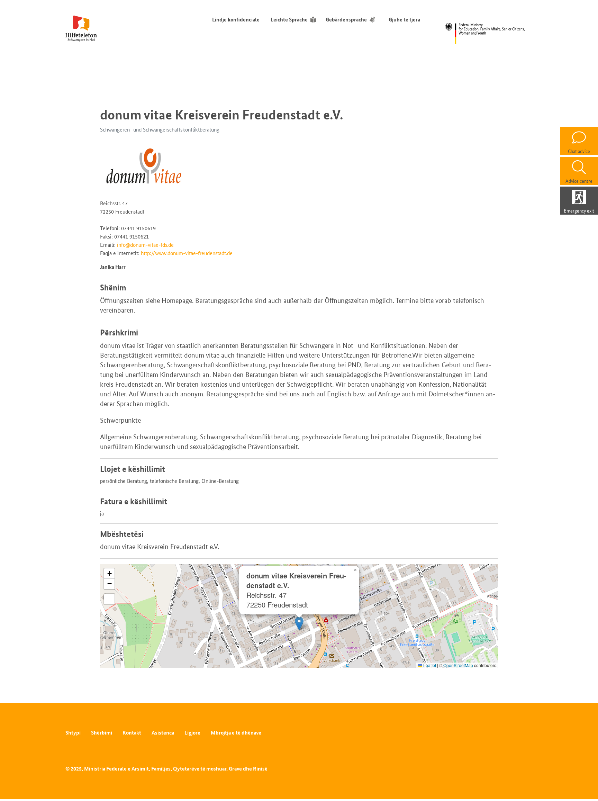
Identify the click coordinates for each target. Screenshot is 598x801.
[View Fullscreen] (109, 599)
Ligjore (192, 732)
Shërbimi (101, 732)
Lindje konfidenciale (236, 19)
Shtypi (73, 732)
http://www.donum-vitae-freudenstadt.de (187, 253)
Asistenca (163, 732)
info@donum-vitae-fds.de (145, 245)
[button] (299, 623)
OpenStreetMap (458, 665)
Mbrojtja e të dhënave (236, 732)
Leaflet (429, 665)
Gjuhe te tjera (404, 19)
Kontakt (132, 732)
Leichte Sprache (289, 19)
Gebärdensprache (346, 19)
